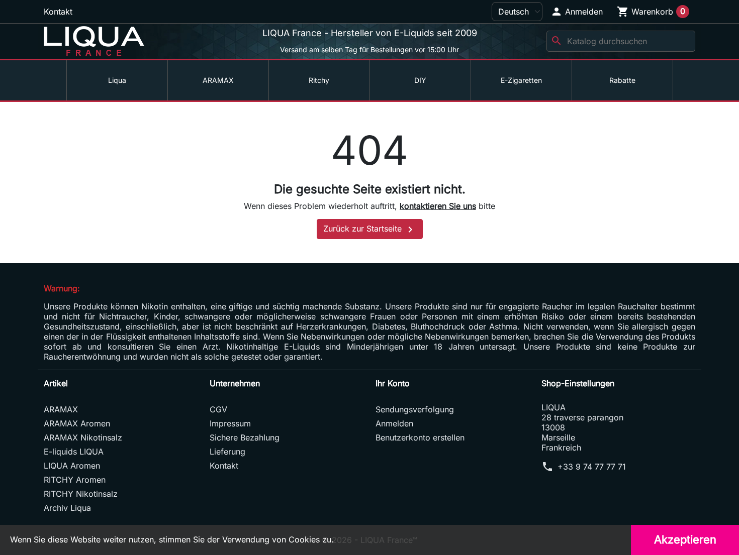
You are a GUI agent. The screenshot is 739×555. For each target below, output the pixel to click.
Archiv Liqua (67, 508)
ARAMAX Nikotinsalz (83, 437)
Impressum (230, 423)
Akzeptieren (685, 539)
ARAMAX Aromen (77, 423)
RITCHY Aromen (75, 480)
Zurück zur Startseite (369, 230)
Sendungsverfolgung (415, 409)
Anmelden (394, 423)
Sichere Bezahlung (245, 437)
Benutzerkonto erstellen (420, 437)
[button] (576, 12)
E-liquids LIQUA (74, 452)
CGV (218, 409)
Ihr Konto (393, 383)
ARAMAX (61, 409)
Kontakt (58, 12)
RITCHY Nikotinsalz (81, 494)
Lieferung (227, 452)
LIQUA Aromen (72, 466)
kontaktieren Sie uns (438, 206)
